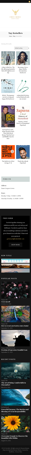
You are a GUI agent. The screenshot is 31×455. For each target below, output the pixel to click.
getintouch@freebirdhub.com (15, 239)
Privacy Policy (18, 451)
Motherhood (11, 348)
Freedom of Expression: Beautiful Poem (14, 350)
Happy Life (4, 300)
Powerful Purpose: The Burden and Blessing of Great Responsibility (15, 410)
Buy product (8, 59)
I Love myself (5, 302)
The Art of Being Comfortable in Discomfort (13, 384)
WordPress (11, 451)
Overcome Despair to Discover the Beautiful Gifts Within (14, 437)
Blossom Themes (17, 450)
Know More (15, 245)
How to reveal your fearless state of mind (14, 326)
